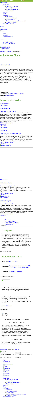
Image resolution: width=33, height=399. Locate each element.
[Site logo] (3, 2)
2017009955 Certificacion (15, 271)
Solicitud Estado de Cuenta (13, 9)
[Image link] (6, 280)
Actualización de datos (12, 6)
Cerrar (1, 355)
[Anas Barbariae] (4, 103)
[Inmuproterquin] (4, 196)
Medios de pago (10, 19)
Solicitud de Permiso (11, 22)
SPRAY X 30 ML (13, 261)
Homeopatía (3, 111)
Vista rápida (3, 124)
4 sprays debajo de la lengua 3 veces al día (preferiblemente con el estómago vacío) (20, 266)
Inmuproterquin (5, 201)
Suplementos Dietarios (15, 133)
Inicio (1, 51)
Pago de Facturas (10, 8)
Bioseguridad (9, 16)
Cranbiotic (3, 130)
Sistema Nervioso (9, 95)
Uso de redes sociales (11, 18)
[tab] (8, 224)
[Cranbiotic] (3, 126)
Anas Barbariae (5, 108)
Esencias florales (10, 93)
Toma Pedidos (10, 10)
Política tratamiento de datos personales (16, 21)
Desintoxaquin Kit (6, 183)
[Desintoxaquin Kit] (5, 145)
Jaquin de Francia (7, 51)
